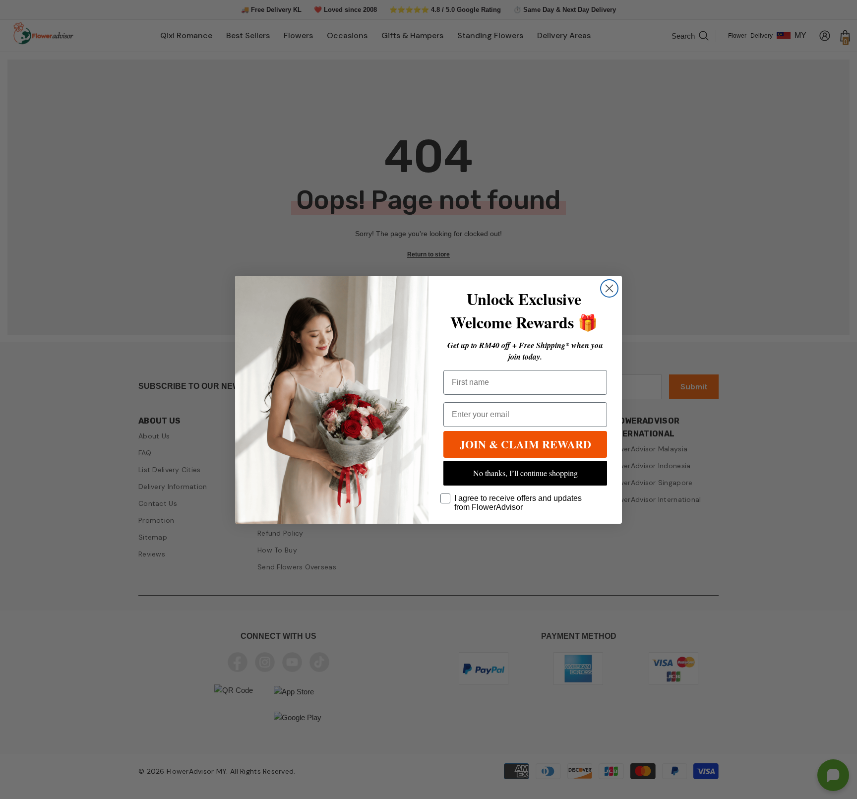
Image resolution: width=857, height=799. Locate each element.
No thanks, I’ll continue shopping (525, 473)
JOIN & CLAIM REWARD (525, 444)
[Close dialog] (609, 288)
